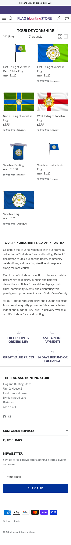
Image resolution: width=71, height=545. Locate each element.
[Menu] (4, 18)
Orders (6, 521)
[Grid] (60, 36)
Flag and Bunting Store (22, 531)
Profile (17, 521)
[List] (65, 36)
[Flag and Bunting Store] (35, 18)
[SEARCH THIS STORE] (12, 18)
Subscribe (35, 488)
